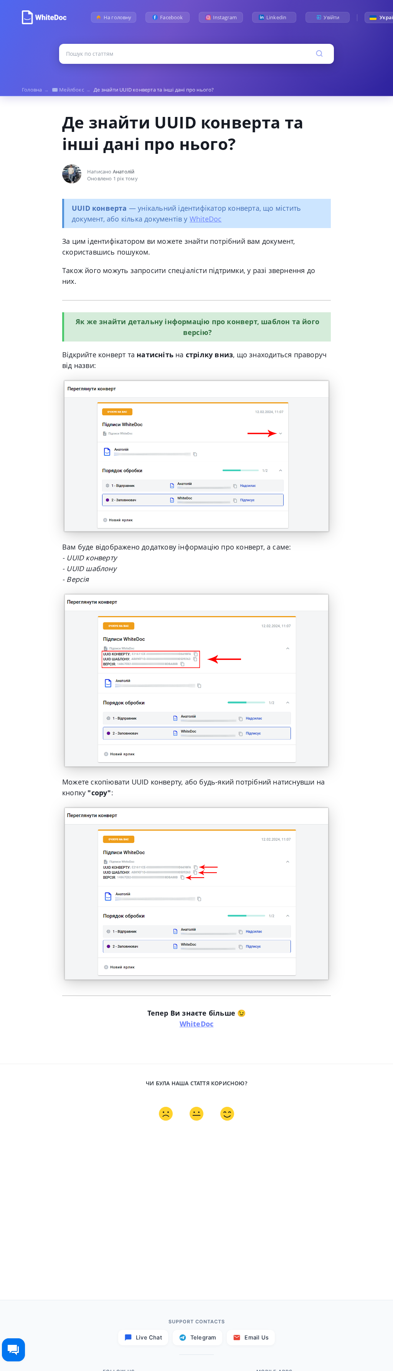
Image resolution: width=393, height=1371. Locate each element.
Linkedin (278, 17)
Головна (35, 89)
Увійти (331, 17)
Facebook (171, 17)
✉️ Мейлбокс (71, 89)
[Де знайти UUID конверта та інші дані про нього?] (44, 17)
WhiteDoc (206, 218)
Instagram (225, 17)
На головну (117, 17)
